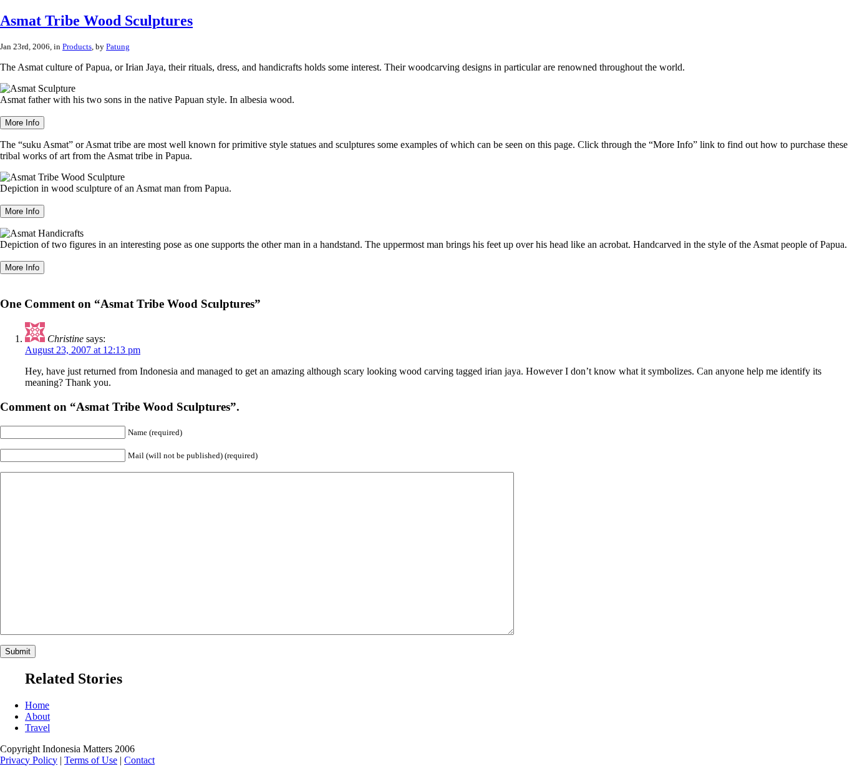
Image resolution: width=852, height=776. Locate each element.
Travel (37, 727)
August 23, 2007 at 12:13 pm (82, 350)
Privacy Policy (28, 760)
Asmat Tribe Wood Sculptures (96, 20)
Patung (118, 46)
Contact (139, 760)
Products (77, 46)
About (37, 716)
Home (37, 705)
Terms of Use (90, 760)
